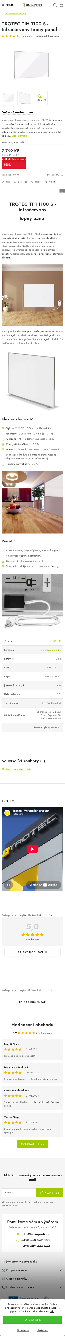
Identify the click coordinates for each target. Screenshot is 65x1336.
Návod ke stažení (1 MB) (19, 769)
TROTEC (59, 174)
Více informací (19, 135)
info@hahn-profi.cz (35, 1234)
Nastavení (42, 1330)
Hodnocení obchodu (33, 1024)
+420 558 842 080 (35, 1240)
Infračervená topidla (50, 650)
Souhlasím (35, 1319)
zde (52, 1311)
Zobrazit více (32, 1144)
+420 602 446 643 (35, 1246)
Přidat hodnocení (32, 952)
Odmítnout (23, 1330)
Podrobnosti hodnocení (47, 36)
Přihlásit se (49, 1192)
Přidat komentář (32, 1002)
